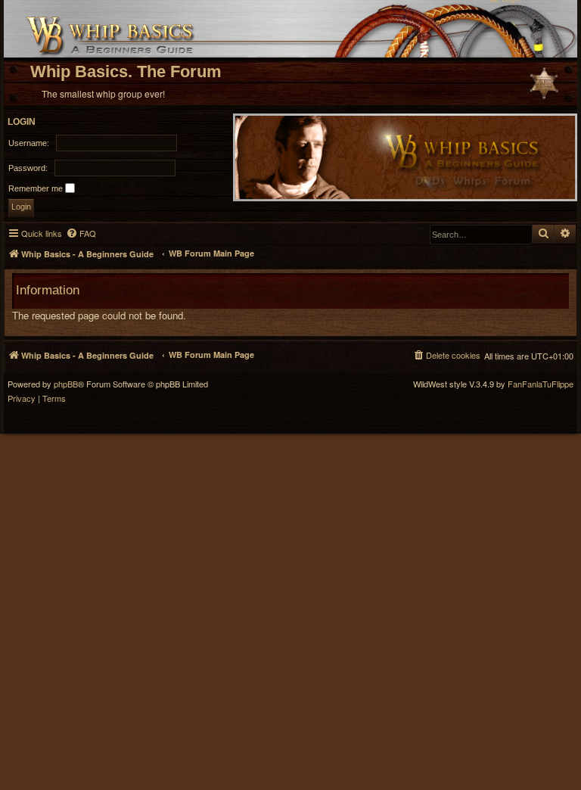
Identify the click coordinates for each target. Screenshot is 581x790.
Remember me (36, 188)
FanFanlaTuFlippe (540, 384)
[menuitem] (81, 233)
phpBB (66, 384)
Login (22, 121)
